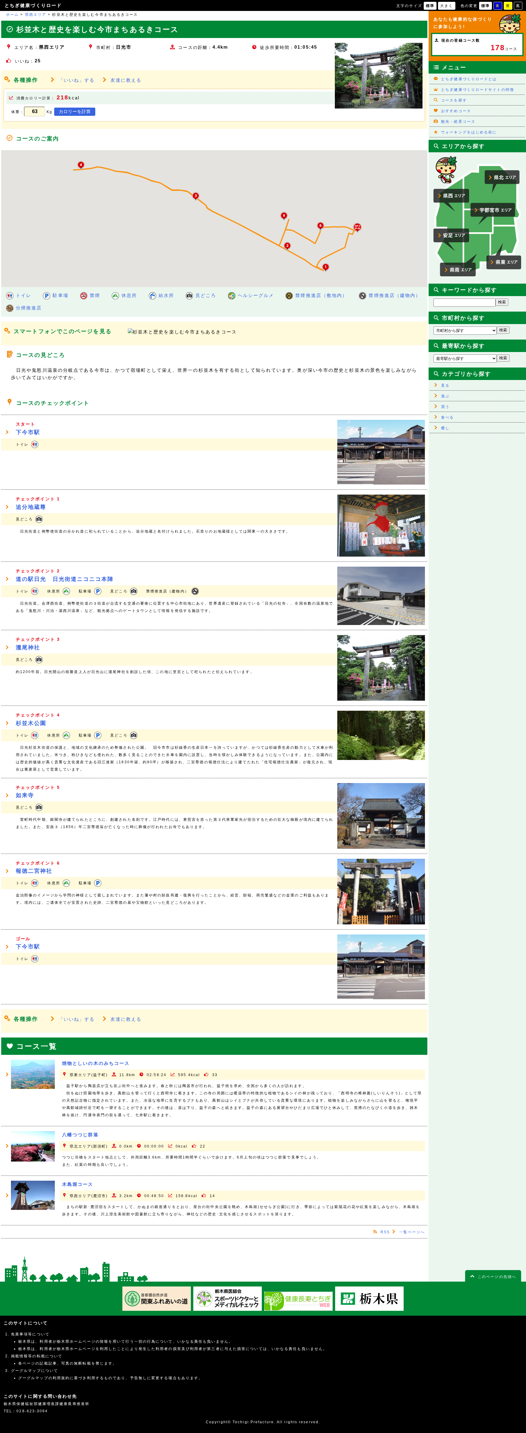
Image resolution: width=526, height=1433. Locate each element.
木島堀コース (77, 1184)
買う (445, 407)
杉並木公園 (31, 723)
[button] (357, 228)
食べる (447, 417)
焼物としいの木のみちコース (96, 1063)
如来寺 (25, 795)
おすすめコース (456, 111)
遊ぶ (445, 396)
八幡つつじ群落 (80, 1134)
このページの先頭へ (497, 1277)
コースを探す (454, 100)
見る (445, 385)
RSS (385, 1232)
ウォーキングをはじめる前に (469, 132)
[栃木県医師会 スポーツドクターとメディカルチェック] (227, 1309)
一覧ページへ (412, 1232)
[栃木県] (369, 1309)
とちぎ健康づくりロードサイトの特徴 (477, 90)
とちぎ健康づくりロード (33, 5)
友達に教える (126, 80)
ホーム (12, 14)
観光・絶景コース (458, 121)
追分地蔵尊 (31, 507)
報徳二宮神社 (34, 871)
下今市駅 (28, 432)
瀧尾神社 (28, 647)
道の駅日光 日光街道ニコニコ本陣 (65, 579)
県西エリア (36, 14)
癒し (445, 428)
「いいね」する (76, 80)
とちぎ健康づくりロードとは (469, 79)
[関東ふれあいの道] (156, 1309)
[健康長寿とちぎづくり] (298, 1309)
